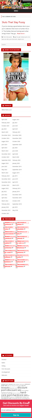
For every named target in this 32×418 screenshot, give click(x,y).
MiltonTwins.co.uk (7, 110)
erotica (26, 390)
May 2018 (15, 210)
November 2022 (6, 182)
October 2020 (16, 141)
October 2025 (5, 126)
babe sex (9, 385)
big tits (24, 385)
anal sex (4, 385)
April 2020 (15, 154)
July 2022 (4, 191)
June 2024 (4, 144)
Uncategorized (6, 372)
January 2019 (16, 191)
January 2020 (16, 163)
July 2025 (4, 129)
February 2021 (16, 132)
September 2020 (17, 144)
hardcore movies (16, 393)
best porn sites (15, 385)
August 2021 (15, 119)
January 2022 (5, 207)
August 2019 (15, 173)
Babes (3, 362)
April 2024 (4, 148)
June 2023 (4, 166)
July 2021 (14, 122)
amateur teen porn (20, 384)
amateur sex (12, 384)
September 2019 (17, 169)
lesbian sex (26, 397)
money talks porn (26, 398)
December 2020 (16, 135)
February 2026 (6, 122)
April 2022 (4, 198)
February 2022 (6, 204)
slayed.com (21, 39)
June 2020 (15, 151)
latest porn (12, 397)
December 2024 (6, 135)
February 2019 (16, 188)
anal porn (27, 384)
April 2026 (4, 119)
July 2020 (14, 148)
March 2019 (15, 185)
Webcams (4, 375)
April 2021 (15, 129)
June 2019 (15, 179)
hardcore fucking (6, 393)
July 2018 (14, 207)
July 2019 (14, 176)
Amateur (4, 359)
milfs (10, 398)
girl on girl (17, 37)
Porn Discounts (7, 37)
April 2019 (15, 182)
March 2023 (5, 173)
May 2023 (4, 169)
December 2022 (6, 179)
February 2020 (16, 160)
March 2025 (5, 132)
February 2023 (6, 176)
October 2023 (5, 157)
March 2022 (5, 201)
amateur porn (4, 384)
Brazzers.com (13, 388)
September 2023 (6, 160)
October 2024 (5, 138)
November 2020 (16, 138)
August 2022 (5, 188)
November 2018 (16, 198)
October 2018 (16, 201)
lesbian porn (24, 37)
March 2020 (15, 157)
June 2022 (4, 194)
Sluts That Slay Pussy (13, 22)
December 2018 (16, 194)
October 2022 (5, 185)
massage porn (5, 398)
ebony (23, 390)
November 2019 (16, 166)
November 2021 (6, 210)
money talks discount (16, 398)
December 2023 (6, 154)
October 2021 (5, 213)
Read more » (21, 33)
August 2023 (5, 163)
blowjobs (5, 387)
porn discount (13, 39)
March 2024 (5, 151)
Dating (3, 366)
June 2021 (15, 126)
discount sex (14, 390)
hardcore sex (20, 395)
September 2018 (17, 204)
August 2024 (5, 141)
